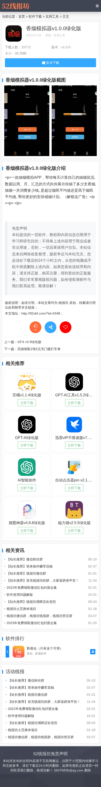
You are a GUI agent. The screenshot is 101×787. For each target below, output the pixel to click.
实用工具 (52, 16)
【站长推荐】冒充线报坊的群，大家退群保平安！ (43, 580)
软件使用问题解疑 (20, 594)
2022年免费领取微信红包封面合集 (32, 587)
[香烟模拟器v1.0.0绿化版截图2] (26, 120)
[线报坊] (15, 5)
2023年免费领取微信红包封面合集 (32, 623)
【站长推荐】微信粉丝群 (25, 559)
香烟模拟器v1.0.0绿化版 (53, 28)
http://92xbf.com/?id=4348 (40, 313)
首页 (21, 16)
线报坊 (63, 303)
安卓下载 (52, 63)
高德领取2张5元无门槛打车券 (39, 349)
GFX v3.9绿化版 (29, 342)
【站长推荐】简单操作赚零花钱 (30, 566)
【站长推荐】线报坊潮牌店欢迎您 (31, 602)
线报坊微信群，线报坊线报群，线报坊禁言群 (39, 616)
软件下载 (35, 16)
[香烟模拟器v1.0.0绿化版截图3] (74, 120)
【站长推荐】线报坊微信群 (26, 573)
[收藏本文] (65, 327)
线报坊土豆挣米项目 (21, 609)
